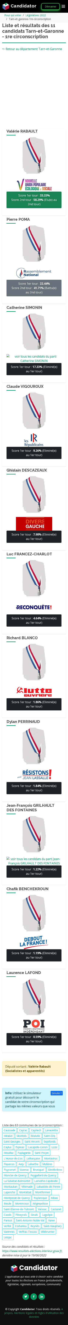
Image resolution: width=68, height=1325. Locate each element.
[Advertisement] (34, 91)
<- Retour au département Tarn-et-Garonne (32, 49)
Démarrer (50, 6)
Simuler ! (57, 1093)
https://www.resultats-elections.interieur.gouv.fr (32, 1251)
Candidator (23, 6)
